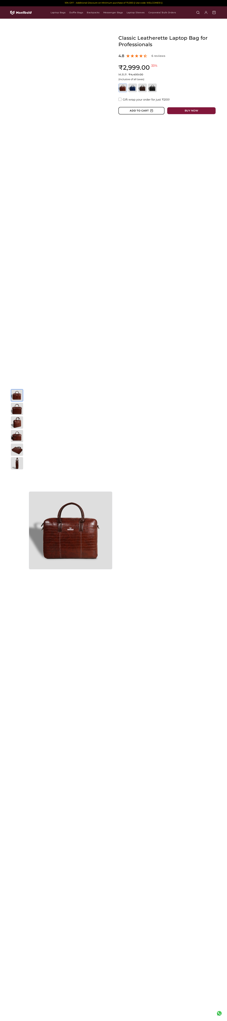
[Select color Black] (152, 88)
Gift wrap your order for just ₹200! (146, 99)
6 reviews (158, 56)
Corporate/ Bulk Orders (162, 12)
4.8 (121, 56)
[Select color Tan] (122, 88)
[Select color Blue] (132, 88)
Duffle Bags (76, 12)
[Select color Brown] (142, 88)
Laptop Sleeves (136, 12)
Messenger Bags (113, 12)
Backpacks (93, 12)
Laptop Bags (58, 12)
